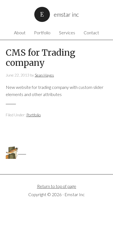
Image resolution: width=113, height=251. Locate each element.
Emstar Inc (66, 14)
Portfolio (33, 114)
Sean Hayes (44, 75)
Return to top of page (56, 186)
